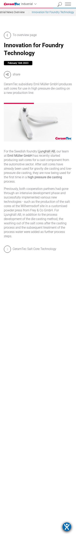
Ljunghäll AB (46, 151)
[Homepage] (12, 4)
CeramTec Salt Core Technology (34, 249)
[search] (59, 4)
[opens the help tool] (67, 526)
